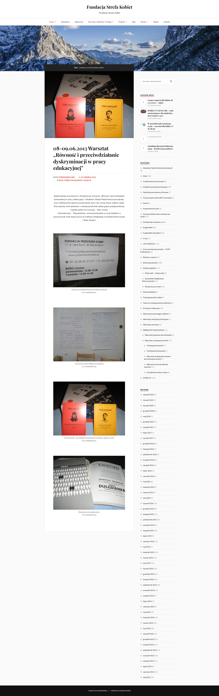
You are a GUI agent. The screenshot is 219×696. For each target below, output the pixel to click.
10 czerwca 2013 (88, 177)
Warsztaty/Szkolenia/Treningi (99, 22)
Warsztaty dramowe (151, 324)
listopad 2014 (148, 579)
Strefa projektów (149, 268)
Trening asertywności (155, 345)
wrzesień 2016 (148, 460)
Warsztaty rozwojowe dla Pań (156, 340)
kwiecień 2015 (148, 552)
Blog (133, 22)
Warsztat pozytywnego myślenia (156, 314)
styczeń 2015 (148, 568)
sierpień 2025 (148, 394)
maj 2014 (146, 612)
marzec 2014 (148, 623)
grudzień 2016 (148, 443)
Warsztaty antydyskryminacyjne (155, 319)
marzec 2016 (148, 492)
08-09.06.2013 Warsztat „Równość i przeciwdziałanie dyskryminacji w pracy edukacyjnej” (86, 158)
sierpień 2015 (148, 530)
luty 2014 (147, 628)
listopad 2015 (148, 514)
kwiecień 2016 (148, 487)
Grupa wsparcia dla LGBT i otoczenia (157, 198)
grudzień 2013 (148, 639)
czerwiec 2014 (148, 606)
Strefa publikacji (149, 292)
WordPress (102, 691)
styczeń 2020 (148, 405)
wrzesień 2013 (148, 655)
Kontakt (167, 22)
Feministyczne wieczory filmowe (155, 192)
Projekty (121, 22)
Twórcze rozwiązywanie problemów (157, 303)
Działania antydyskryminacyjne (155, 187)
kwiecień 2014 (148, 617)
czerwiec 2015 (148, 541)
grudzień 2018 (148, 411)
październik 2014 (150, 585)
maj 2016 (146, 481)
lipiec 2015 (147, 536)
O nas (51, 22)
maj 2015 (146, 547)
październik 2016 (150, 454)
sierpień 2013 (148, 661)
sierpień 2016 (148, 465)
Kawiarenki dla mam (151, 208)
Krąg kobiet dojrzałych (152, 233)
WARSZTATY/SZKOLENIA (153, 330)
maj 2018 (146, 416)
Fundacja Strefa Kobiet (109, 7)
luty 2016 (147, 498)
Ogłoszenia (79, 22)
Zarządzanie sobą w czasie (157, 372)
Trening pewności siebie (152, 297)
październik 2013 (150, 650)
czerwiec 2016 (148, 476)
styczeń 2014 (148, 634)
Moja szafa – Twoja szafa (154, 273)
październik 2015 (150, 519)
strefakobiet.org (67, 177)
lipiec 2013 (147, 666)
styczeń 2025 (148, 400)
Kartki (145, 203)
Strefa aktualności (73, 180)
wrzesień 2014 (148, 590)
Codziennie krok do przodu (153, 181)
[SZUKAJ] (171, 81)
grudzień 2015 (148, 509)
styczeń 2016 (148, 503)
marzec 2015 (148, 558)
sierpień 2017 (148, 427)
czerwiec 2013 (148, 672)
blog (61, 180)
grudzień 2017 (148, 422)
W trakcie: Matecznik (151, 308)
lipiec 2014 (147, 601)
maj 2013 (146, 677)
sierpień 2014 (148, 596)
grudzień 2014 (148, 574)
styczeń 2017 (148, 438)
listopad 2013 (148, 644)
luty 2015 (147, 563)
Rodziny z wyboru (150, 257)
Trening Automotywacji (156, 351)
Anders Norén (125, 691)
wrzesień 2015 (148, 525)
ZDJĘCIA (87, 180)
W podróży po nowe (153, 286)
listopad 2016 (148, 449)
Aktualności (65, 22)
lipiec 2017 (147, 433)
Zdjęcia (156, 22)
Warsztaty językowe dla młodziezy (158, 335)
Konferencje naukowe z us (153, 222)
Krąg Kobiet (148, 227)
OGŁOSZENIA (149, 244)
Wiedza (143, 22)
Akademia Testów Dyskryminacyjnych (158, 168)
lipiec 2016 (147, 471)
